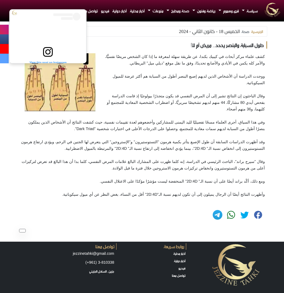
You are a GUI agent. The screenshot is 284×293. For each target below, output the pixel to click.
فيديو (105, 10)
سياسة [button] (252, 10)
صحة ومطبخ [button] (179, 10)
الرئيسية (257, 31)
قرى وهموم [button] (230, 10)
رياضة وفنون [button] (205, 10)
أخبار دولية (119, 10)
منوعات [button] (157, 10)
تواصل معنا (90, 10)
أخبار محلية (137, 10)
